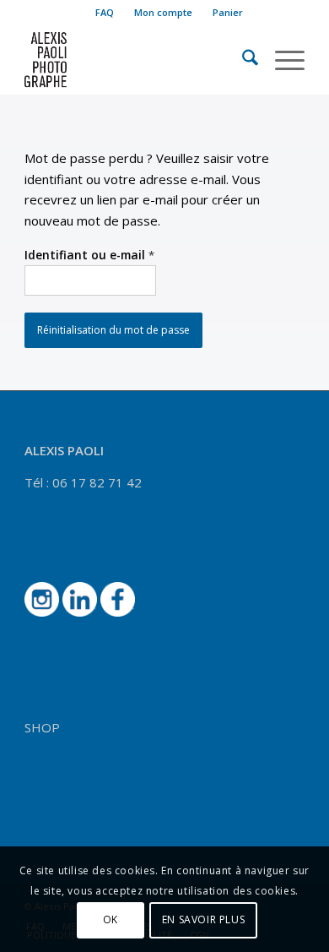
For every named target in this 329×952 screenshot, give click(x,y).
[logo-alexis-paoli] (136, 60)
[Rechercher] (241, 60)
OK (110, 919)
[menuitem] (105, 12)
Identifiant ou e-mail (89, 255)
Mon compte (163, 12)
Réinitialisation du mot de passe (113, 330)
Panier (228, 12)
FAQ (104, 12)
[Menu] (281, 60)
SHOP (42, 727)
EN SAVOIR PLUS (203, 919)
